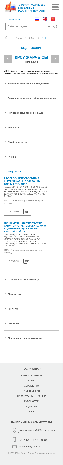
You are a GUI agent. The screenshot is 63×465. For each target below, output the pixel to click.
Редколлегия (31, 391)
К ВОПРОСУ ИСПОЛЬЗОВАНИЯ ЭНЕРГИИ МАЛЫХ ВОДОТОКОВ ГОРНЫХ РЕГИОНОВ (22, 181)
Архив (19, 38)
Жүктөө (14, 211)
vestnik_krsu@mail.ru (29, 446)
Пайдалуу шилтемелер (31, 396)
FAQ (31, 411)
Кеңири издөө (14, 20)
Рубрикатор (31, 401)
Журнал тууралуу (31, 375)
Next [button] (55, 59)
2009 (31, 38)
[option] (31, 60)
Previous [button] (8, 59)
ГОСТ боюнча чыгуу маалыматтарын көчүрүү (23, 201)
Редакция (31, 406)
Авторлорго (31, 386)
